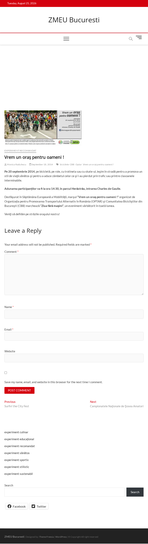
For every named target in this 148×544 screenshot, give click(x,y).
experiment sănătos (17, 453)
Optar (79, 164)
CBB (72, 164)
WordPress (61, 536)
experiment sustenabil (18, 473)
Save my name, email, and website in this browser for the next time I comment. (53, 382)
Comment (11, 251)
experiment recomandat (20, 150)
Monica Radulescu (16, 164)
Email (8, 329)
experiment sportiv (16, 460)
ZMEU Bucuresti (74, 20)
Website (9, 351)
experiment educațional (19, 439)
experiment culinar (16, 432)
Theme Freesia (46, 536)
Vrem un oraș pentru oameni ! (98, 164)
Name (9, 307)
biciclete (64, 164)
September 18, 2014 (42, 164)
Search (8, 485)
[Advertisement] (74, 74)
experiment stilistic (16, 466)
